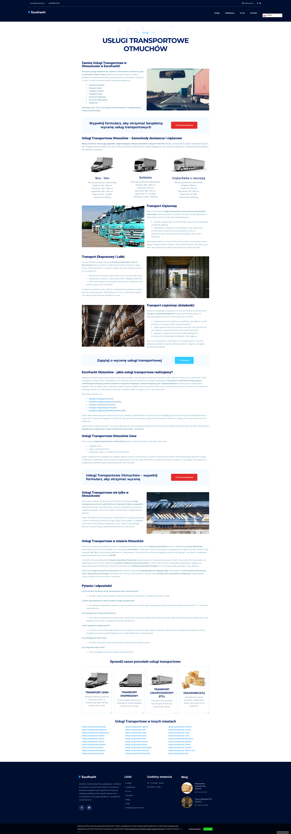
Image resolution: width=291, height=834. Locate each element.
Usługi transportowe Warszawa (180, 739)
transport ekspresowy (98, 408)
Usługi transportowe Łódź (135, 730)
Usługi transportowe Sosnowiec (137, 753)
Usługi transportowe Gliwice (93, 742)
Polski (269, 15)
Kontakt (253, 13)
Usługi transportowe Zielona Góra (181, 750)
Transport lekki (96, 692)
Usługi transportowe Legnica (136, 727)
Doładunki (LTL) (194, 693)
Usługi (217, 13)
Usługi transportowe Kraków (93, 753)
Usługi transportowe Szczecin (180, 727)
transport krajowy (96, 399)
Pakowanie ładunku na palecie (200, 786)
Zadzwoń (185, 360)
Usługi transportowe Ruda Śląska (138, 747)
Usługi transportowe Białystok (94, 727)
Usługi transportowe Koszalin (93, 750)
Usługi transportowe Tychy (178, 736)
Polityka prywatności (135, 808)
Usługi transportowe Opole (135, 736)
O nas (242, 13)
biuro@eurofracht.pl (37, 3)
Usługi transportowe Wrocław (180, 742)
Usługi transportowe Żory (178, 753)
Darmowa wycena (185, 125)
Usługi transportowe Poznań (136, 742)
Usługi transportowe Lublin (136, 733)
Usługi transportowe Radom (136, 744)
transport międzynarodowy (100, 402)
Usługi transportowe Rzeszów (137, 750)
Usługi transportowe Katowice (94, 744)
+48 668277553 (54, 3)
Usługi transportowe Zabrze (179, 744)
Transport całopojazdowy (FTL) (162, 693)
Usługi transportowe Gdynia (93, 739)
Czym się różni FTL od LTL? (203, 800)
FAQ (127, 803)
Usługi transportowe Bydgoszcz (94, 730)
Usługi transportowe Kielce (92, 747)
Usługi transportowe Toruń (178, 733)
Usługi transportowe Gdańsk (93, 736)
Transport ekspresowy (129, 694)
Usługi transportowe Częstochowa (95, 733)
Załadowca (229, 13)
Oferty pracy (248, 3)
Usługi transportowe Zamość (179, 747)
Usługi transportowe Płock (135, 739)
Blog (128, 799)
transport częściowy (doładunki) (102, 410)
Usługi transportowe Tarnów (179, 730)
